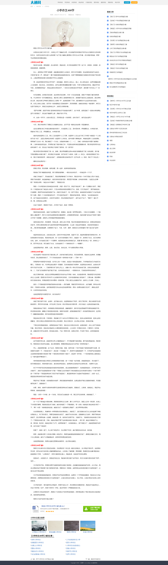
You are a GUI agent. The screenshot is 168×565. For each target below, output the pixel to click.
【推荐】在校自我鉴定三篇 (118, 44)
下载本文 (78, 15)
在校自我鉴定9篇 (115, 36)
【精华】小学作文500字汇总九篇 (120, 101)
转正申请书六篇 (115, 105)
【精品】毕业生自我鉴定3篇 (119, 68)
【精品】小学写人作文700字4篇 (120, 116)
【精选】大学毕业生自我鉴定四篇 (120, 28)
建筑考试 (103, 2)
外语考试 (74, 2)
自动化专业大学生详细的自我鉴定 (120, 60)
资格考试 (110, 2)
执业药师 (112, 152)
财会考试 (81, 2)
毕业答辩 (112, 160)
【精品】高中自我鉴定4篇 (118, 64)
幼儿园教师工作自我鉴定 (118, 87)
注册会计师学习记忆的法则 (118, 128)
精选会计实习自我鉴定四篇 (118, 56)
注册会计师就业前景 (116, 136)
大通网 (82, 563)
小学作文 (47, 6)
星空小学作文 (71, 542)
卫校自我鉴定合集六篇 (117, 32)
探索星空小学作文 (37, 542)
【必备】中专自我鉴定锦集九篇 (120, 20)
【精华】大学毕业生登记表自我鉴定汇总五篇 (122, 79)
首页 (32, 6)
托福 (111, 156)
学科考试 (60, 2)
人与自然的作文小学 (73, 539)
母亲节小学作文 (71, 551)
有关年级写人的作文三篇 (118, 112)
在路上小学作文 (36, 545)
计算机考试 (89, 2)
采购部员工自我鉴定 (116, 72)
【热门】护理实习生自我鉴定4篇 (120, 52)
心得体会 (112, 144)
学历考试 (67, 2)
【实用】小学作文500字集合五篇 (120, 109)
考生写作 (117, 2)
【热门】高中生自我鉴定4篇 (119, 16)
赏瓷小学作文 (71, 548)
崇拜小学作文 (36, 539)
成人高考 (112, 148)
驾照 (111, 140)
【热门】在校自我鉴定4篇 (118, 24)
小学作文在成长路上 (73, 545)
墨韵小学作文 (36, 548)
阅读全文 (71, 15)
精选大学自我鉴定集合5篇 (118, 83)
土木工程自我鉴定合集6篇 (118, 48)
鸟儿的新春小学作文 (38, 554)
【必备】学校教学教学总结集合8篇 (121, 120)
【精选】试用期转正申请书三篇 (120, 124)
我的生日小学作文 (37, 551)
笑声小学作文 (71, 554)
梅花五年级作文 (96, 559)
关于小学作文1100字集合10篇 (45, 559)
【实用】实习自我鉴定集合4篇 (119, 40)
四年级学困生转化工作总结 (118, 132)
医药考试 (96, 2)
